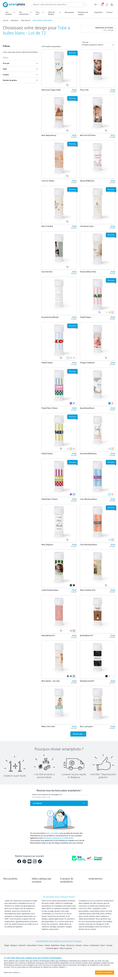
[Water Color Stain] (59, 705)
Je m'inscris (37, 803)
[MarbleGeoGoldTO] (97, 660)
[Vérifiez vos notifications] (107, 4)
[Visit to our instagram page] (34, 861)
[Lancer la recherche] (84, 4)
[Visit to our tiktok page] (39, 861)
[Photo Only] (97, 68)
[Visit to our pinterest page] (24, 861)
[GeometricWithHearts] (97, 432)
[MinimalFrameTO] (59, 614)
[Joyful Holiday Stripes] (59, 569)
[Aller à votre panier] (111, 4)
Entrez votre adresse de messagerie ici (47, 795)
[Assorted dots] (59, 250)
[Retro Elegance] (59, 523)
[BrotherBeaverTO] (97, 614)
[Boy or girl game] (97, 705)
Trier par (85, 42)
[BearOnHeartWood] (97, 387)
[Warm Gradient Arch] (97, 569)
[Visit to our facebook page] (19, 861)
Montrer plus (78, 734)
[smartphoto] (14, 4)
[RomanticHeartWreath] (59, 296)
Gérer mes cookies (11, 972)
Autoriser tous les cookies (104, 972)
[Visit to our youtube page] (29, 861)
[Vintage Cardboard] (97, 341)
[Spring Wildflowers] (97, 159)
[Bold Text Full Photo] (97, 114)
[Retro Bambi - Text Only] (59, 660)
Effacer (5, 58)
